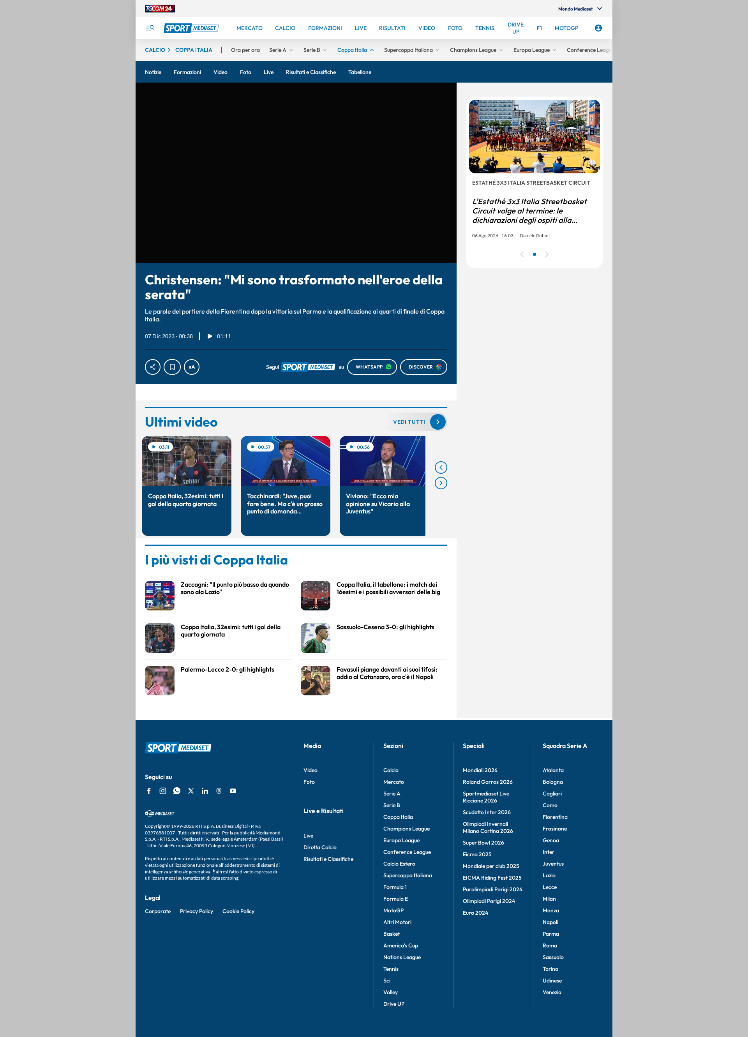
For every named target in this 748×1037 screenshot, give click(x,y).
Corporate (158, 911)
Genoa (551, 840)
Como (550, 805)
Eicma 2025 (477, 854)
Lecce (550, 887)
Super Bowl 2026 (483, 842)
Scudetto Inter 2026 (487, 812)
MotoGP (393, 910)
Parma (551, 933)
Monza (551, 910)
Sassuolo (553, 957)
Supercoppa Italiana (407, 875)
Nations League (402, 957)
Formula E (395, 898)
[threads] (219, 791)
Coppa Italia (398, 816)
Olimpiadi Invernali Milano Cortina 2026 (488, 827)
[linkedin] (205, 791)
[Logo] (192, 28)
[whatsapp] (177, 791)
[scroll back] (441, 467)
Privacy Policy (196, 911)
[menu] (150, 28)
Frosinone (555, 828)
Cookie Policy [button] (238, 911)
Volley (390, 992)
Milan (549, 898)
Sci (386, 980)
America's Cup (400, 945)
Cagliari (552, 793)
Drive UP (393, 1003)
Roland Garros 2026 (488, 781)
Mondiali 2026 (480, 770)
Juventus (553, 863)
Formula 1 (395, 887)
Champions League (406, 828)
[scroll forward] (441, 483)
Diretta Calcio (320, 847)
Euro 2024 (475, 912)
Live (308, 835)
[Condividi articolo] (153, 367)
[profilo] (598, 28)
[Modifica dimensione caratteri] (191, 367)
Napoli (550, 922)
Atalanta (553, 770)
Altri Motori (397, 922)
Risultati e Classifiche (328, 858)
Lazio (549, 875)
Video (310, 770)
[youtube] (233, 791)
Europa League (401, 840)
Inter (548, 851)
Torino (550, 968)
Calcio (391, 770)
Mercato (393, 781)
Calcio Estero (399, 863)
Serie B (391, 805)
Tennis (391, 968)
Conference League (407, 851)
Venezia (552, 992)
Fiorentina (555, 816)
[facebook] (149, 791)
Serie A (391, 793)
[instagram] (163, 791)
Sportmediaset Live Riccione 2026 (486, 797)
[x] (191, 791)
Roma (550, 945)
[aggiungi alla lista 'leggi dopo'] (172, 367)
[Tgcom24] (160, 8)
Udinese (552, 980)
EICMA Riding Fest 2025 (492, 877)
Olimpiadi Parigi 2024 (489, 901)
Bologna (553, 781)
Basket (391, 933)
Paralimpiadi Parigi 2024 (492, 889)
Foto (309, 781)
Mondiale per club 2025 (491, 865)
